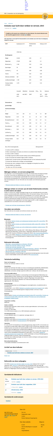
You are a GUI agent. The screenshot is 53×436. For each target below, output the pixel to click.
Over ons (24, 412)
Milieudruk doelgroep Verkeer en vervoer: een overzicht (18, 185)
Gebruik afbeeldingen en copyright (29, 426)
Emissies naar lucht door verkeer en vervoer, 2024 (20, 352)
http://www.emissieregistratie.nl (40, 233)
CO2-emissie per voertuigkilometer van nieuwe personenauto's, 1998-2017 (22, 248)
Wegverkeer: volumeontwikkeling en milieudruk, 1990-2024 (19, 244)
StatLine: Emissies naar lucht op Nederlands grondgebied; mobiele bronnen (28, 227)
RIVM (13, 415)
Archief (23, 424)
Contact (23, 416)
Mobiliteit (14, 28)
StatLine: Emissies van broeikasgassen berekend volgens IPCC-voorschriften (28, 221)
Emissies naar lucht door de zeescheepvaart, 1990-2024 (18, 205)
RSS (42, 426)
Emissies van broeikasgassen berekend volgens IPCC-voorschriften (27, 295)
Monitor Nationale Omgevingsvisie (29, 418)
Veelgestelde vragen (26, 414)
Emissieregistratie (34, 254)
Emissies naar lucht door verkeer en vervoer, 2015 (21, 364)
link (25, 35)
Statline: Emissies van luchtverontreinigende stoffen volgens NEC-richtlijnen (28, 224)
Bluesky (42, 424)
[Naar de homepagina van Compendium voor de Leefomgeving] (26, 6)
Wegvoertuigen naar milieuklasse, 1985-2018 (16, 251)
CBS (8, 415)
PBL (11, 415)
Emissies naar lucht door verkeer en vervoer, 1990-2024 (18, 245)
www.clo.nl (15, 365)
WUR (5, 417)
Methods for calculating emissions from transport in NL (27, 234)
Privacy (23, 428)
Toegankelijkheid (25, 430)
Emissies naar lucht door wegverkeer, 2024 (15, 247)
